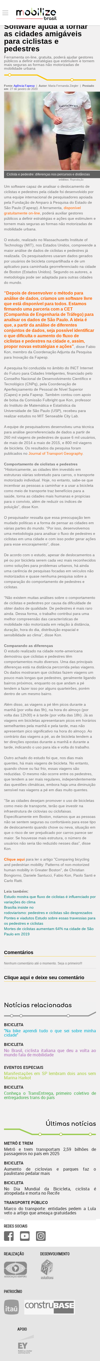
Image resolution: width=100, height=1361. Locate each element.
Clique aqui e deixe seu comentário (44, 977)
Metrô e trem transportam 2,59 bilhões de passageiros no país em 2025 (50, 1151)
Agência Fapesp (24, 85)
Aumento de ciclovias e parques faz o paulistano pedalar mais (50, 1171)
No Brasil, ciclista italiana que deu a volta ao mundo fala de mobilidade (50, 1053)
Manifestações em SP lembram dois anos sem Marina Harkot (50, 1075)
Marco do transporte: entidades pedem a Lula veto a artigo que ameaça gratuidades (50, 1211)
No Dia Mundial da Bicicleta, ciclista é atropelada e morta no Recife (50, 1191)
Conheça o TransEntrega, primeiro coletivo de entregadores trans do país (50, 1095)
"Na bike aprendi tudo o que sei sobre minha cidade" (50, 1033)
